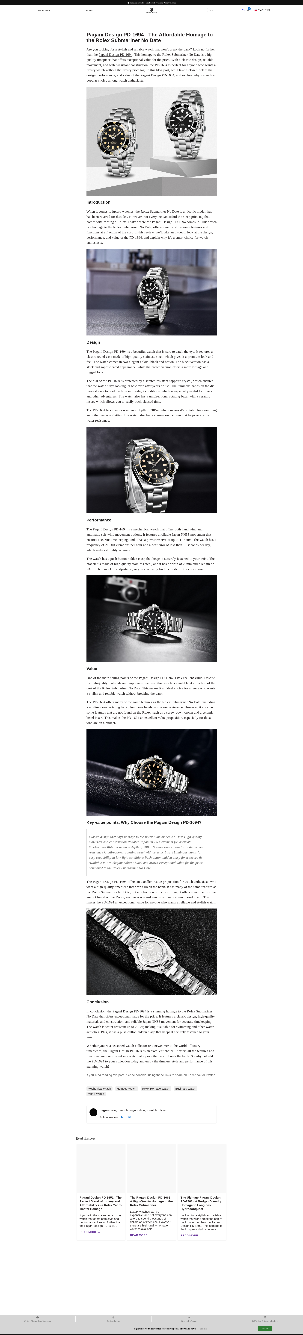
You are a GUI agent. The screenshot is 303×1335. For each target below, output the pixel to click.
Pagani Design (162, 222)
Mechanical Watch (99, 1088)
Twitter (210, 1075)
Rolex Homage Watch (155, 1088)
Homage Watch (126, 1088)
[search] (243, 10)
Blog (89, 10)
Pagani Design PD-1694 (115, 54)
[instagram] (129, 1117)
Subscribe (265, 1328)
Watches (44, 10)
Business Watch (185, 1088)
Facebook (195, 1075)
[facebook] (122, 1117)
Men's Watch (96, 1093)
